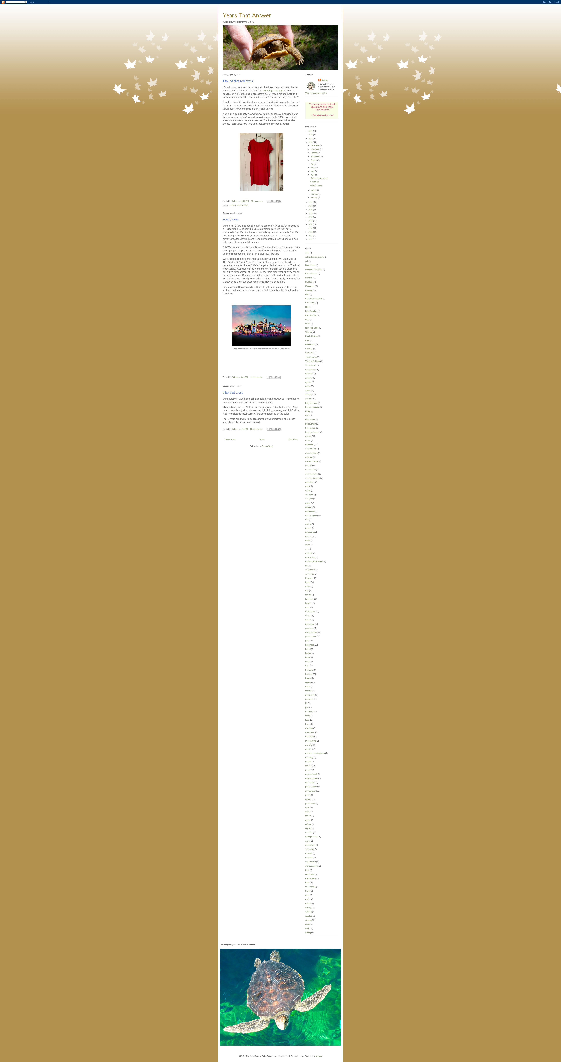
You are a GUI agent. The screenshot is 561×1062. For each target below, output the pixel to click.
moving (308, 766)
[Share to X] (274, 201)
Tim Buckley (310, 365)
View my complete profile (316, 93)
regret (307, 820)
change (308, 436)
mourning (309, 757)
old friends (309, 782)
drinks (307, 540)
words (307, 924)
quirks (307, 812)
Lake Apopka (310, 311)
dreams (308, 536)
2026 (310, 131)
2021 (310, 206)
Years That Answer (247, 15)
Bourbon (308, 278)
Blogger (318, 1056)
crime (307, 486)
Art (306, 261)
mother (308, 749)
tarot (307, 870)
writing (308, 933)
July (313, 164)
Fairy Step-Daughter (313, 299)
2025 (310, 135)
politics (308, 799)
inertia (307, 686)
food (307, 607)
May (313, 171)
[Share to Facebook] (277, 201)
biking (307, 411)
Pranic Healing (311, 336)
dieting (308, 524)
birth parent (310, 420)
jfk (306, 703)
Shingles (309, 349)
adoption (308, 378)
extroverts (309, 574)
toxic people (310, 887)
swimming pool (311, 866)
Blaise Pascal (311, 274)
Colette (324, 80)
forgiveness (310, 611)
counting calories (312, 478)
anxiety (308, 399)
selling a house (311, 837)
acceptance (310, 369)
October (314, 153)
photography (310, 791)
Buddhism (309, 282)
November (315, 149)
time (307, 883)
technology (310, 874)
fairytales (309, 578)
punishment (310, 803)
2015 (310, 228)
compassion (310, 470)
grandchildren (311, 632)
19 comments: (256, 377)
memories (309, 737)
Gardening (309, 303)
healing (308, 653)
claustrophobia (311, 453)
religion (308, 824)
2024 (310, 138)
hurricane (309, 670)
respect (308, 828)
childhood (309, 444)
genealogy (309, 624)
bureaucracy (310, 424)
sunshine (309, 857)
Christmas (309, 286)
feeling (308, 595)
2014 (310, 232)
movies (308, 762)
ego (306, 549)
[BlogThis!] (271, 201)
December (315, 145)
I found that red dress (238, 81)
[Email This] (268, 201)
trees (307, 895)
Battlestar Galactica (313, 269)
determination (242, 205)
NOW (307, 324)
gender (308, 620)
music (307, 770)
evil (306, 566)
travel (307, 891)
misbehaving (310, 741)
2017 (310, 221)
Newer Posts (230, 439)
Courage (308, 290)
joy (306, 707)
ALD (307, 253)
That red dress (233, 392)
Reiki (307, 340)
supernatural (310, 862)
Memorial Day (311, 315)
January (314, 197)
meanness (309, 732)
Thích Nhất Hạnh (312, 361)
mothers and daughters (315, 753)
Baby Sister (310, 265)
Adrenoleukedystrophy (314, 257)
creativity (309, 482)
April (313, 175)
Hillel (307, 307)
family (307, 582)
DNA (307, 294)
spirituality (309, 849)
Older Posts (293, 439)
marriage (309, 728)
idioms (308, 678)
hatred (308, 649)
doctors (308, 528)
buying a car (310, 428)
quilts (307, 807)
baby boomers (311, 403)
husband (308, 674)
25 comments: (256, 429)
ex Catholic (310, 570)
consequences (311, 474)
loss (307, 720)
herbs (307, 657)
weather (308, 916)
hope (307, 666)
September (316, 156)
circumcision (310, 449)
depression (310, 511)
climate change (311, 461)
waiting (308, 907)
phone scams (311, 787)
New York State (311, 328)
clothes (233, 205)
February (315, 194)
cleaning (308, 457)
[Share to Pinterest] (279, 201)
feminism (309, 599)
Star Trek (309, 353)
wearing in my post (273, 90)
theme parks (310, 878)
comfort (308, 465)
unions (308, 903)
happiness (309, 645)
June (313, 167)
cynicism (309, 495)
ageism (308, 382)
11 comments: (257, 201)
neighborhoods (311, 774)
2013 (310, 235)
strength (308, 853)
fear (307, 590)
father (307, 586)
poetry (308, 795)
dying (307, 545)
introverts (309, 699)
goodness (309, 628)
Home (261, 439)
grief (307, 641)
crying (307, 490)
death (307, 503)
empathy (309, 553)
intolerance (310, 695)
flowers (308, 603)
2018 (310, 217)
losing (307, 716)
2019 (310, 213)
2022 (310, 202)
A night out (231, 219)
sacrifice (308, 833)
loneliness (309, 711)
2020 (310, 210)
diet (306, 520)
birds (307, 415)
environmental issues (314, 561)
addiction (309, 374)
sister (307, 841)
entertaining (310, 557)
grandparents (310, 636)
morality (308, 745)
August (314, 160)
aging (307, 386)
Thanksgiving (311, 357)
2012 (310, 239)
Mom (307, 319)
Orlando (308, 332)
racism (308, 816)
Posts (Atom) (267, 446)
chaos (307, 440)
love (307, 724)
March (314, 190)
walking (308, 912)
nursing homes (311, 778)
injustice (308, 691)
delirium (308, 507)
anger (307, 390)
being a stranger (312, 407)
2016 (310, 224)
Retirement (310, 344)
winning (308, 920)
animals (308, 394)
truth (307, 899)
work (307, 928)
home (307, 661)
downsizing (310, 532)
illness (308, 682)
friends (308, 616)
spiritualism (310, 845)
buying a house (311, 432)
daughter (309, 499)
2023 (310, 142)
